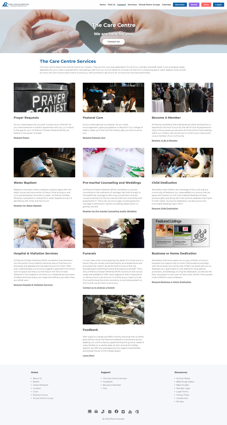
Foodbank (108, 382)
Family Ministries (40, 385)
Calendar (166, 5)
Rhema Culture (40, 395)
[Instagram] (109, 411)
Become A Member (112, 385)
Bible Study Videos (185, 382)
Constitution (182, 398)
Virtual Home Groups (149, 5)
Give (206, 5)
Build (194, 5)
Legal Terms (182, 392)
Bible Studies (182, 385)
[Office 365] (137, 411)
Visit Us (111, 5)
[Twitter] (123, 411)
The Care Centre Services (115, 378)
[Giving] (102, 411)
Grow (35, 392)
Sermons (132, 5)
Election (180, 5)
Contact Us (113, 41)
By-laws (180, 401)
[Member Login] (96, 411)
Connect (121, 5)
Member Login (183, 388)
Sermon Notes (183, 378)
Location (37, 388)
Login (218, 5)
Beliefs (36, 382)
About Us (37, 378)
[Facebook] (116, 411)
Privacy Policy (182, 395)
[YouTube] (130, 411)
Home (103, 5)
